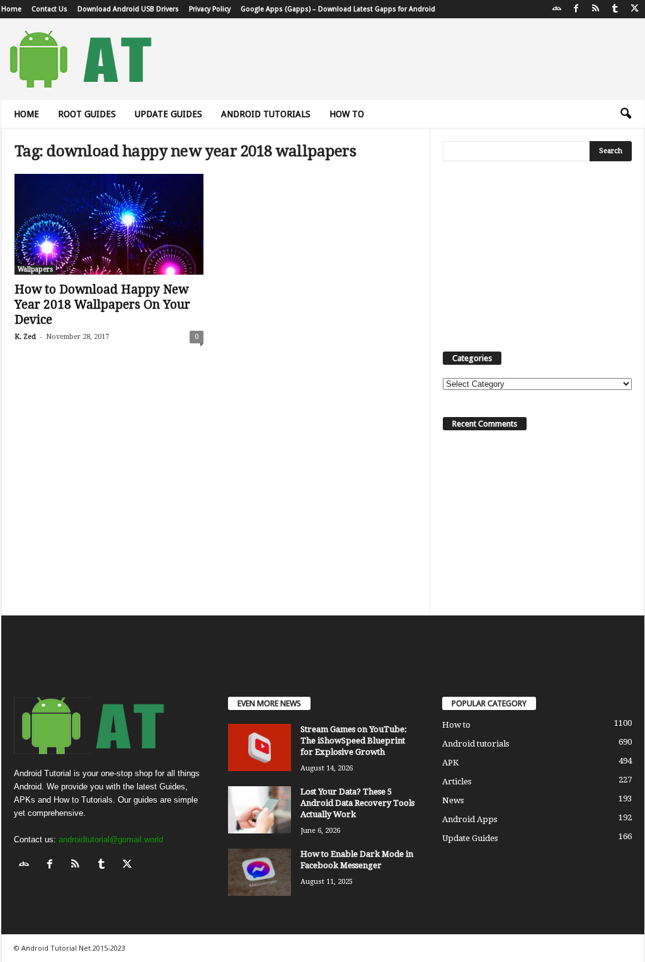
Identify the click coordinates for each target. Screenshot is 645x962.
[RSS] (595, 9)
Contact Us (49, 9)
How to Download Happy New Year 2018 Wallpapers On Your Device (102, 304)
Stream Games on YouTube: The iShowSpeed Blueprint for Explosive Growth (353, 740)
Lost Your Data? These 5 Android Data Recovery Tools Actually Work (357, 803)
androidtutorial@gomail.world (111, 839)
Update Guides (168, 114)
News (453, 800)
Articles (456, 781)
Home (11, 9)
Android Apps (469, 819)
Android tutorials (266, 114)
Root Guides (87, 114)
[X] (634, 9)
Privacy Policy (210, 9)
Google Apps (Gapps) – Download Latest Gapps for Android (338, 9)
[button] (625, 114)
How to (346, 114)
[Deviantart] (556, 9)
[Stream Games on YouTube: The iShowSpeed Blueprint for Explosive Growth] (259, 747)
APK (450, 762)
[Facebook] (576, 9)
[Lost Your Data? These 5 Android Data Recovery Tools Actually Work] (259, 809)
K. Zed (25, 337)
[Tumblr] (615, 9)
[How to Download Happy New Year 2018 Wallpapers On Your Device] (108, 224)
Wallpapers (35, 269)
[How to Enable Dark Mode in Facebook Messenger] (259, 872)
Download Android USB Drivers (128, 9)
